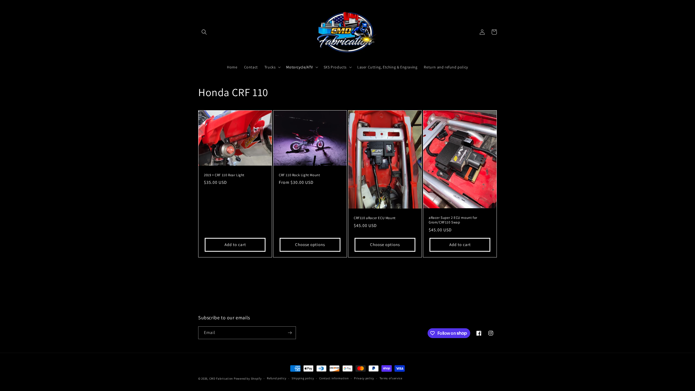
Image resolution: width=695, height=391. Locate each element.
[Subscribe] (290, 332)
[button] (204, 32)
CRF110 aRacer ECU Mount (375, 218)
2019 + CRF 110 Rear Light (224, 175)
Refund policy (276, 378)
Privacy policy (364, 378)
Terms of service (391, 378)
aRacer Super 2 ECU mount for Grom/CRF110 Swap (453, 220)
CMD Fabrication (221, 378)
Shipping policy (303, 378)
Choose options (310, 244)
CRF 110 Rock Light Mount (299, 175)
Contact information (334, 378)
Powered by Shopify (248, 378)
